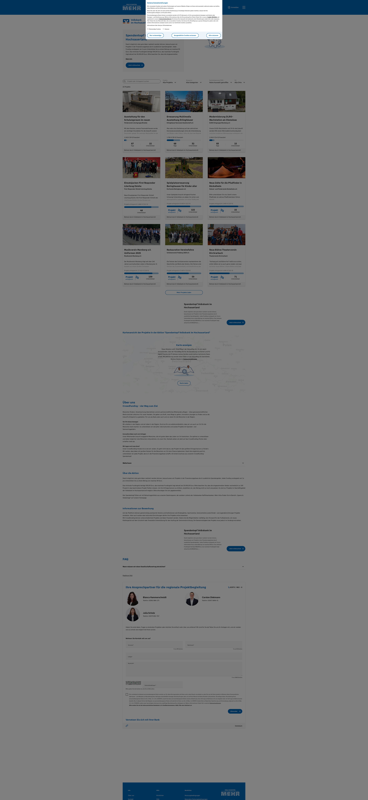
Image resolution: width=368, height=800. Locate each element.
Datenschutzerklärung (165, 19)
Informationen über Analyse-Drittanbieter (158, 25)
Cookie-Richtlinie (212, 17)
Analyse (167, 29)
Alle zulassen (213, 35)
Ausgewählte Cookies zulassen (185, 35)
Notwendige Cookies (155, 29)
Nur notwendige (155, 35)
